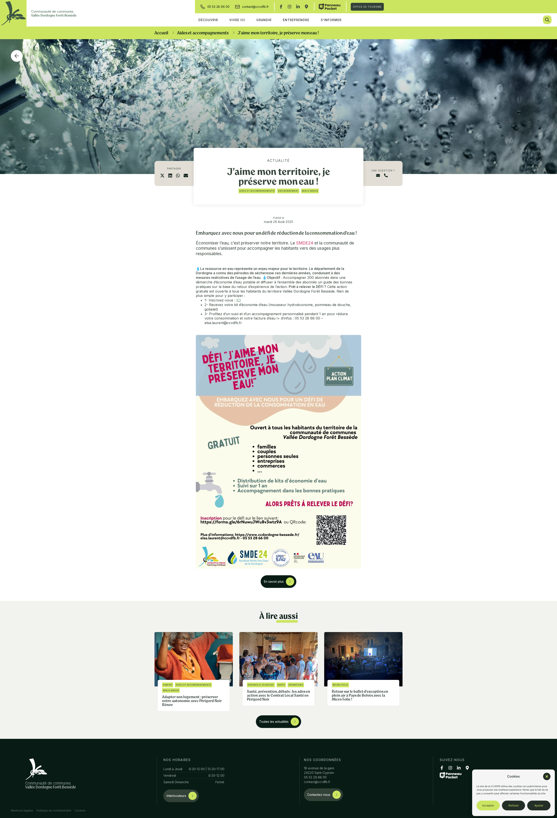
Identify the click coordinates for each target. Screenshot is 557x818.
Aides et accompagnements (203, 33)
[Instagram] (289, 7)
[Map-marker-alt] (306, 7)
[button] (546, 776)
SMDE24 (304, 243)
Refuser (513, 805)
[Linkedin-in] (298, 7)
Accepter (488, 805)
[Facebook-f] (281, 7)
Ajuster (538, 805)
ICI (238, 300)
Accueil (161, 33)
